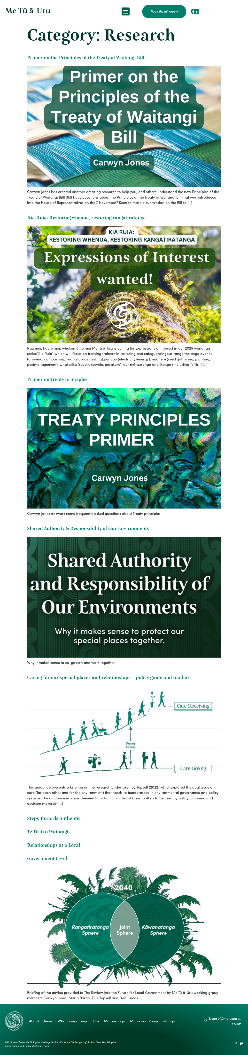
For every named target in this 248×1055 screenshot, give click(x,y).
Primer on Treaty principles (57, 379)
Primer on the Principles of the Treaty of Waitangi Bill (85, 58)
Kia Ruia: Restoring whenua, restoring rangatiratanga (86, 218)
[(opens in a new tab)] (124, 185)
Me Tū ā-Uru (27, 11)
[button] (126, 11)
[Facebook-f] (236, 1044)
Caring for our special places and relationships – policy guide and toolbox (108, 678)
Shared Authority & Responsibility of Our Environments (88, 528)
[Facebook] (193, 11)
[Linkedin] (196, 11)
